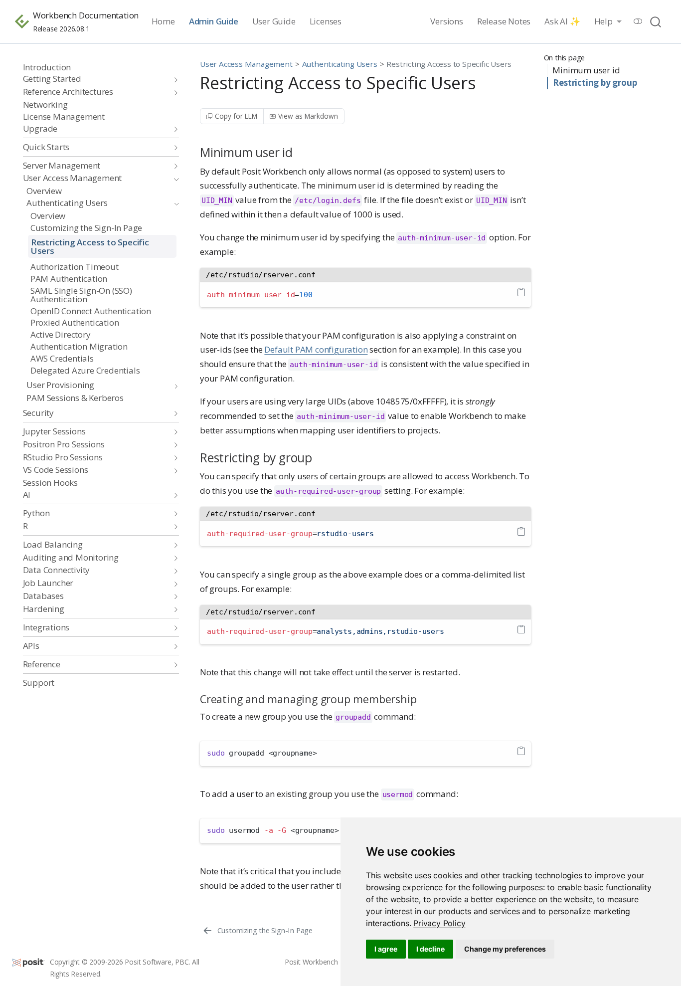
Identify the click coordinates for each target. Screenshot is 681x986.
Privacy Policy (439, 923)
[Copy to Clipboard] (521, 292)
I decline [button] (430, 949)
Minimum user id (586, 70)
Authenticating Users (339, 64)
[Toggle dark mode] (638, 21)
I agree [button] (385, 949)
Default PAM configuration (315, 349)
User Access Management (246, 64)
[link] (439, 923)
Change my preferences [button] (505, 949)
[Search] (655, 21)
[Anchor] (301, 152)
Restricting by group (595, 82)
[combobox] (656, 21)
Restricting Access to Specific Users (448, 64)
